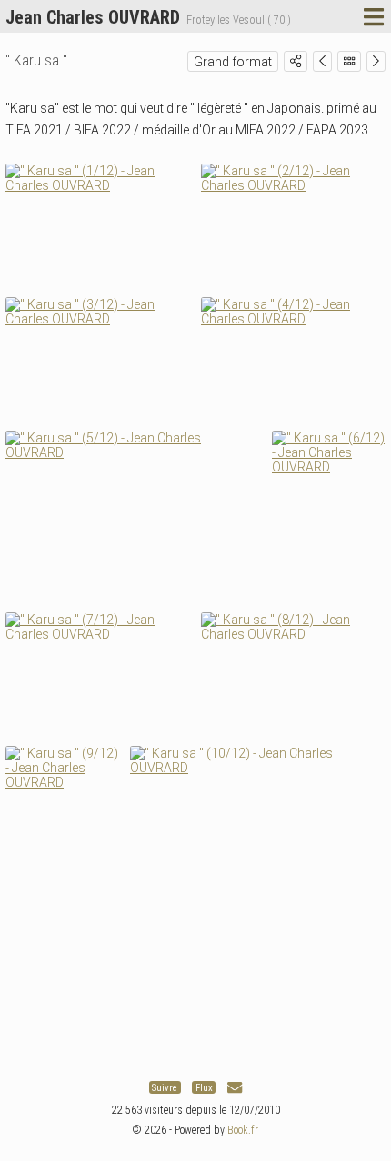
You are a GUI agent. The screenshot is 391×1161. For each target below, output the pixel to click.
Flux (204, 1088)
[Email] (234, 1087)
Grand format (233, 62)
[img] (295, 61)
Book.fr (242, 1130)
